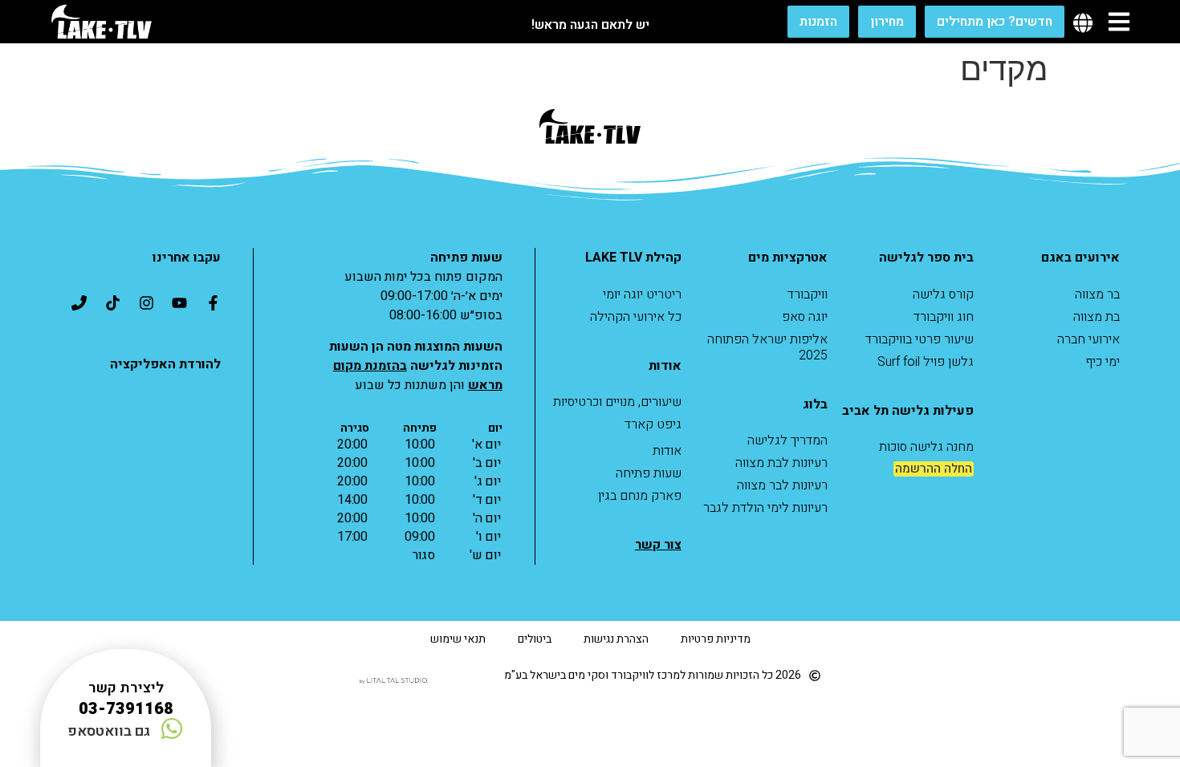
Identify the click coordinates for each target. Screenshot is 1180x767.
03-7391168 (126, 708)
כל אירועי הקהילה (636, 317)
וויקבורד (807, 294)
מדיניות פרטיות (716, 639)
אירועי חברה (1088, 339)
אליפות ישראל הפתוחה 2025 (767, 347)
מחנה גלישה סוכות (926, 447)
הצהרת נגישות (616, 639)
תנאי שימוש (458, 639)
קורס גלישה (943, 294)
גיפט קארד (653, 424)
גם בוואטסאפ (108, 731)
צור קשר (658, 544)
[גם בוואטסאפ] (172, 728)
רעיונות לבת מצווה (781, 463)
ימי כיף (1102, 361)
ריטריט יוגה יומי (642, 294)
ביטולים (534, 639)
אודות (667, 451)
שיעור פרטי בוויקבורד (919, 339)
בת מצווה (1096, 317)
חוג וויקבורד (943, 317)
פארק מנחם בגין (640, 495)
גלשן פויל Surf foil (925, 361)
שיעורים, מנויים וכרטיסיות (617, 402)
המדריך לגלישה (787, 440)
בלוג (815, 404)
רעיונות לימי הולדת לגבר (765, 507)
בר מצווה (1097, 294)
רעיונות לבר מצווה (782, 485)
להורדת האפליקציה (165, 364)
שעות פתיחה (649, 473)
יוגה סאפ (805, 317)
